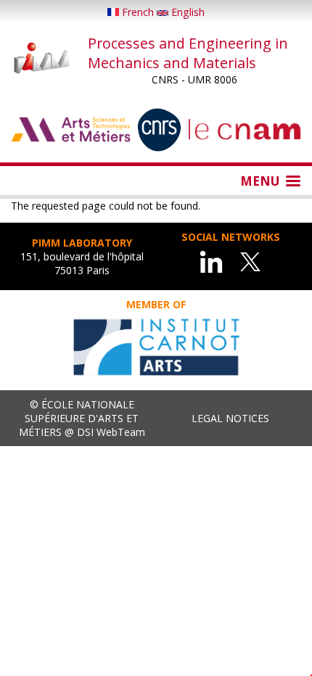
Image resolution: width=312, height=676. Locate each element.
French (138, 12)
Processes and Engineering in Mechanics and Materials (188, 53)
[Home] (42, 59)
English (186, 12)
